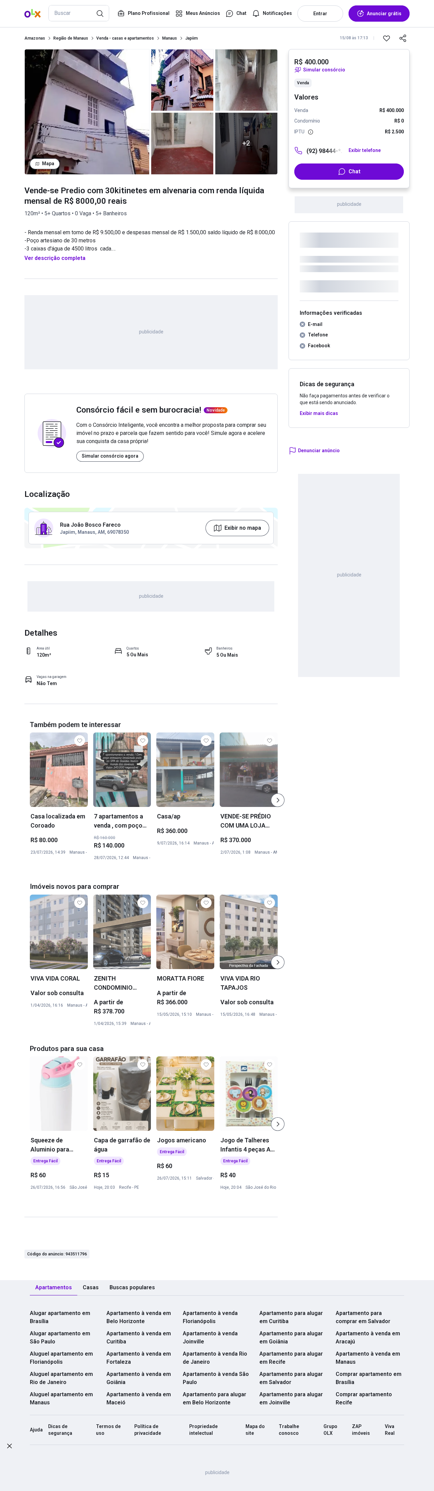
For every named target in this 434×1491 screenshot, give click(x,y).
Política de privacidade (147, 1430)
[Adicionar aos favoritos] (386, 38)
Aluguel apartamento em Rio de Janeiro (61, 1378)
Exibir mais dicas (319, 413)
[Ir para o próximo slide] (277, 800)
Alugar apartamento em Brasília (60, 1317)
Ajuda (36, 1429)
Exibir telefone (365, 150)
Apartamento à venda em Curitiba (138, 1337)
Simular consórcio (324, 69)
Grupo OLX (330, 1430)
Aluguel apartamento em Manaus (61, 1398)
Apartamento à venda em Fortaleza (138, 1358)
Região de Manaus (70, 38)
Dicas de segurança (60, 1430)
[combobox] (79, 13)
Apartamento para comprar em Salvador (363, 1317)
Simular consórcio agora (110, 456)
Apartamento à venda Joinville (210, 1337)
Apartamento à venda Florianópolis (210, 1317)
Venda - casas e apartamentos (125, 38)
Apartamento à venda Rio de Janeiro (215, 1358)
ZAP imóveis (361, 1430)
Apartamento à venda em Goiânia (138, 1378)
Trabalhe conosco (289, 1430)
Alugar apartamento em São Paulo (60, 1337)
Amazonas (34, 38)
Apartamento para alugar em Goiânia (291, 1337)
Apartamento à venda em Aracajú (368, 1337)
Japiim (191, 38)
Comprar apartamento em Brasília (368, 1378)
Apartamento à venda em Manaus (368, 1358)
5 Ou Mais (137, 654)
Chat (354, 171)
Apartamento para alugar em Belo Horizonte (214, 1398)
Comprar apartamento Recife (364, 1398)
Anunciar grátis (384, 13)
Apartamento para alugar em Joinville (291, 1398)
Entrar (320, 13)
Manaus (169, 38)
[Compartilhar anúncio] (403, 38)
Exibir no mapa (242, 528)
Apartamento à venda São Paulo (216, 1378)
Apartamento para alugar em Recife (291, 1358)
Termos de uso (108, 1430)
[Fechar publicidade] (9, 1447)
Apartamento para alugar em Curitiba (291, 1317)
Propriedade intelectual (203, 1430)
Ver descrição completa (54, 258)
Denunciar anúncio (319, 450)
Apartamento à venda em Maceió (138, 1398)
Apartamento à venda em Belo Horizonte (138, 1317)
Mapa (48, 163)
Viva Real (390, 1430)
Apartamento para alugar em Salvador (291, 1378)
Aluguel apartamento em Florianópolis (61, 1358)
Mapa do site (255, 1430)
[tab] (53, 1287)
